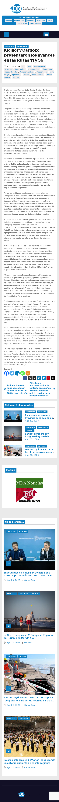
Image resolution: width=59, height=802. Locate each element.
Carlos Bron (29, 580)
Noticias (28, 642)
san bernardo (22, 23)
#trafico (16, 77)
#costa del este (11, 72)
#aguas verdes (40, 66)
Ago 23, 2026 (32, 421)
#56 (29, 66)
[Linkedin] (17, 373)
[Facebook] (6, 373)
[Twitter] (11, 373)
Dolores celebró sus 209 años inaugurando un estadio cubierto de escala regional (29, 762)
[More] (28, 373)
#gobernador (42, 72)
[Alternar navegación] (46, 34)
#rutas (26, 75)
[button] (52, 34)
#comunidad (47, 69)
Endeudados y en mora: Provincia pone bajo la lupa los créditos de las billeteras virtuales (28, 575)
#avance (8, 69)
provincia (30, 21)
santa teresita (35, 23)
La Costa (41, 446)
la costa (8, 21)
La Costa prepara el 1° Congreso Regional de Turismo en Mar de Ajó (37, 436)
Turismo (29, 430)
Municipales (43, 428)
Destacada (9, 46)
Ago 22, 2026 (32, 455)
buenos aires (19, 21)
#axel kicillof (20, 69)
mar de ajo (41, 21)
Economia (42, 412)
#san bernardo (37, 75)
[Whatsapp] (22, 373)
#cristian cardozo (27, 72)
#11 (23, 66)
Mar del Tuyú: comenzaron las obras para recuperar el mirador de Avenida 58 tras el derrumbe (29, 700)
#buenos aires (33, 69)
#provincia (16, 75)
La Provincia (22, 46)
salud (50, 21)
